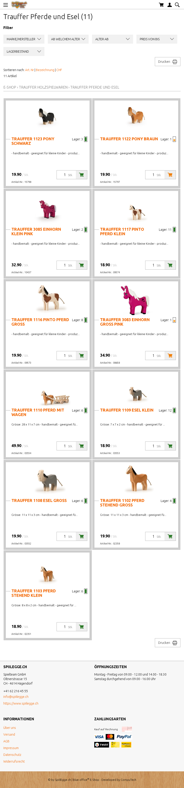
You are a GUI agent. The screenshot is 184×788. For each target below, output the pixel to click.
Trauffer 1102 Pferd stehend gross (122, 502)
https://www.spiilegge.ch (20, 703)
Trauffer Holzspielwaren (43, 87)
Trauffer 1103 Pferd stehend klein (33, 593)
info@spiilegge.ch (15, 696)
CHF (59, 70)
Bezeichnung (45, 70)
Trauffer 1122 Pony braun (129, 139)
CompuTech (128, 779)
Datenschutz (12, 755)
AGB (6, 741)
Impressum (11, 748)
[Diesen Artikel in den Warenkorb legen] (81, 174)
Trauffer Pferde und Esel (94, 87)
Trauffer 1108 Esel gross (39, 500)
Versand (9, 734)
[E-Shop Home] (19, 4)
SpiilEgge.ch (63, 779)
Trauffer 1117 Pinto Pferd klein (122, 231)
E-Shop (9, 87)
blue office (81, 779)
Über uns (9, 728)
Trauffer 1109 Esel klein (126, 410)
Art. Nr (29, 70)
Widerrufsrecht (14, 761)
